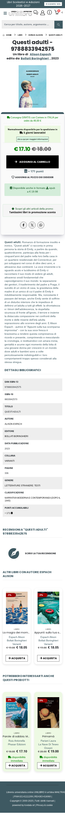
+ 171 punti (35, 171)
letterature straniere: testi (22, 485)
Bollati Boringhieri (16, 436)
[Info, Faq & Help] (49, 12)
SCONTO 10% (53, 4)
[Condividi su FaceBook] (23, 225)
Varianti (9, 460)
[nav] (4, 718)
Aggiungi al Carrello (34, 162)
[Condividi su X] (32, 225)
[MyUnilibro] (42, 12)
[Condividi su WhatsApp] (40, 225)
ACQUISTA (18, 658)
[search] (58, 25)
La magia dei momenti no (20, 632)
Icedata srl (29, 805)
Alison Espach (40, 54)
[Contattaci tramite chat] (35, 12)
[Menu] (5, 13)
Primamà (48, 736)
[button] (58, 12)
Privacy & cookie (44, 805)
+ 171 (8, 513)
